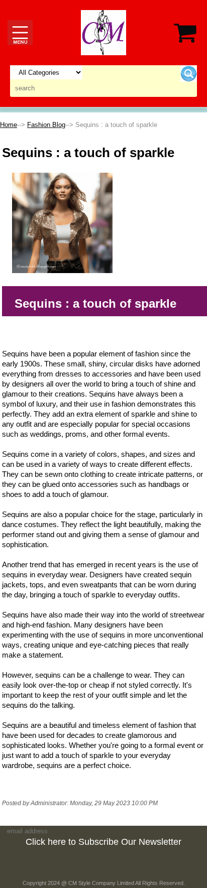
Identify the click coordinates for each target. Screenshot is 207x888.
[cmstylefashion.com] (103, 32)
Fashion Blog (46, 125)
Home (8, 125)
